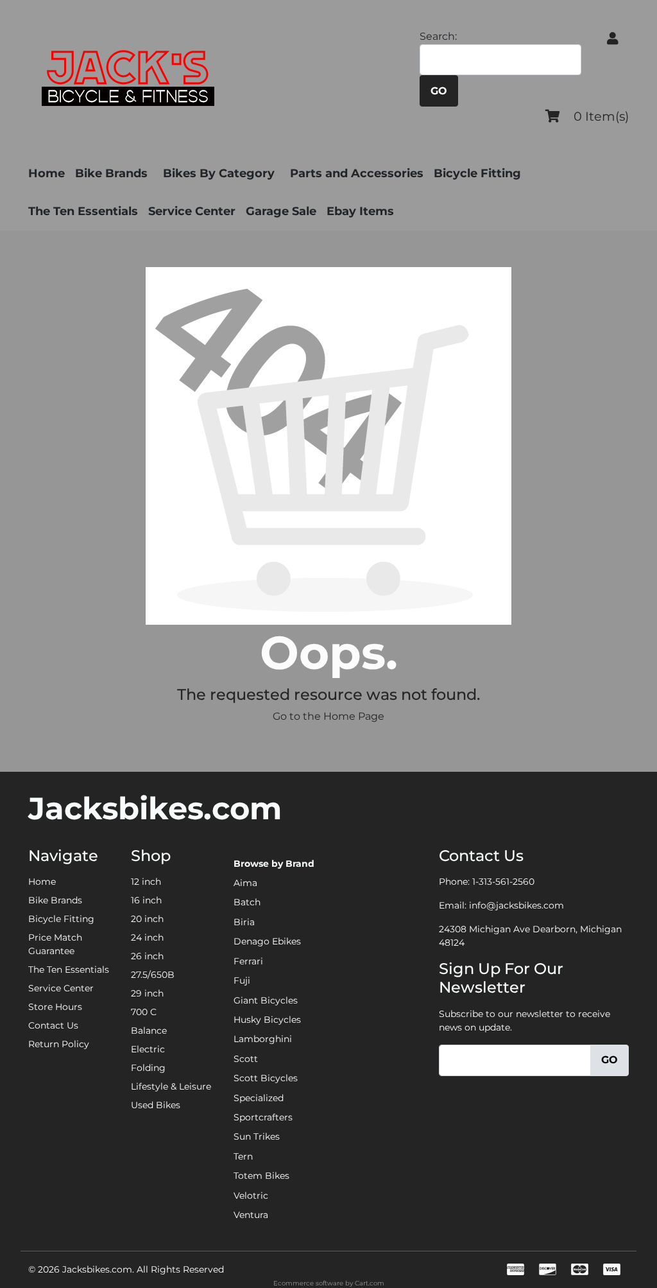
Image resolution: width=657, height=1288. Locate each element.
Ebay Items (360, 211)
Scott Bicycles (266, 1078)
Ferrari (248, 961)
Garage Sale (281, 211)
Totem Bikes (261, 1175)
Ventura (251, 1215)
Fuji (242, 980)
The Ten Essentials (83, 211)
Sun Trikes (257, 1136)
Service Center (191, 211)
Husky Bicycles (267, 1019)
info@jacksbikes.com (516, 905)
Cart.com (369, 1283)
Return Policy (58, 1044)
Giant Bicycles (266, 1000)
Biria (244, 922)
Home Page (353, 716)
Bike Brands (111, 173)
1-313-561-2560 (503, 881)
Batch (247, 902)
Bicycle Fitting (477, 173)
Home (46, 173)
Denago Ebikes (267, 941)
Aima (245, 883)
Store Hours (55, 1007)
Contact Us (53, 1025)
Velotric (251, 1195)
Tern (243, 1156)
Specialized (259, 1098)
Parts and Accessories (356, 173)
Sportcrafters (263, 1117)
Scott (246, 1059)
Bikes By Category (219, 173)
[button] (613, 38)
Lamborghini (263, 1039)
